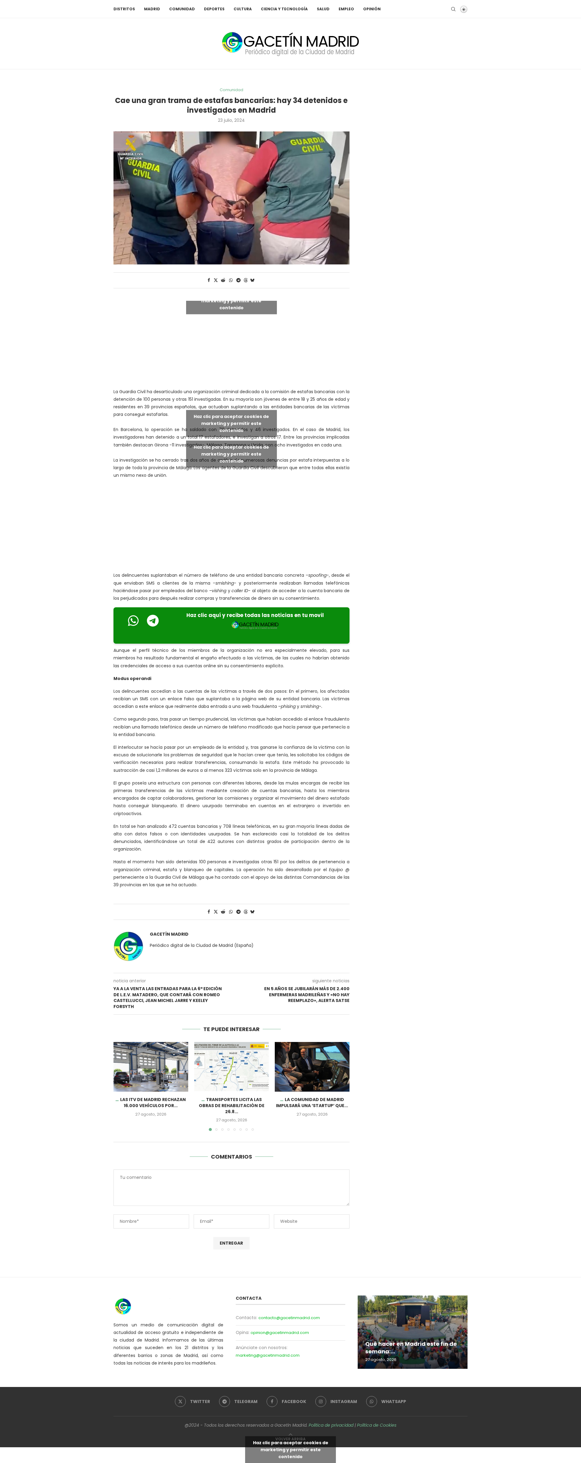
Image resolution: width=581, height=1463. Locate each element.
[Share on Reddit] (223, 280)
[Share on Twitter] (216, 280)
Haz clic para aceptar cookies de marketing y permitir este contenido (231, 300)
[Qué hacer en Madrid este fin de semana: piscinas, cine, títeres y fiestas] (413, 1332)
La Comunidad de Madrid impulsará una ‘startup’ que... (312, 1102)
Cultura (243, 9)
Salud (323, 9)
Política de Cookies (376, 1425)
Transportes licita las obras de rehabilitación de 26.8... (231, 1105)
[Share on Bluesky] (252, 280)
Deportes (214, 9)
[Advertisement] (231, 526)
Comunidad (182, 9)
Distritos (124, 9)
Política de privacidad (331, 1425)
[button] (122, 1086)
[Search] (453, 9)
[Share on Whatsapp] (231, 280)
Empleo (346, 9)
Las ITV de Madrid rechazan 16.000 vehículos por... (153, 1102)
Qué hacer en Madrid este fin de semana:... (411, 1347)
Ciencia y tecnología (284, 9)
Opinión (372, 9)
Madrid (152, 9)
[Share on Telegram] (238, 280)
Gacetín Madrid (169, 934)
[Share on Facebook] (209, 280)
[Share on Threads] (246, 280)
